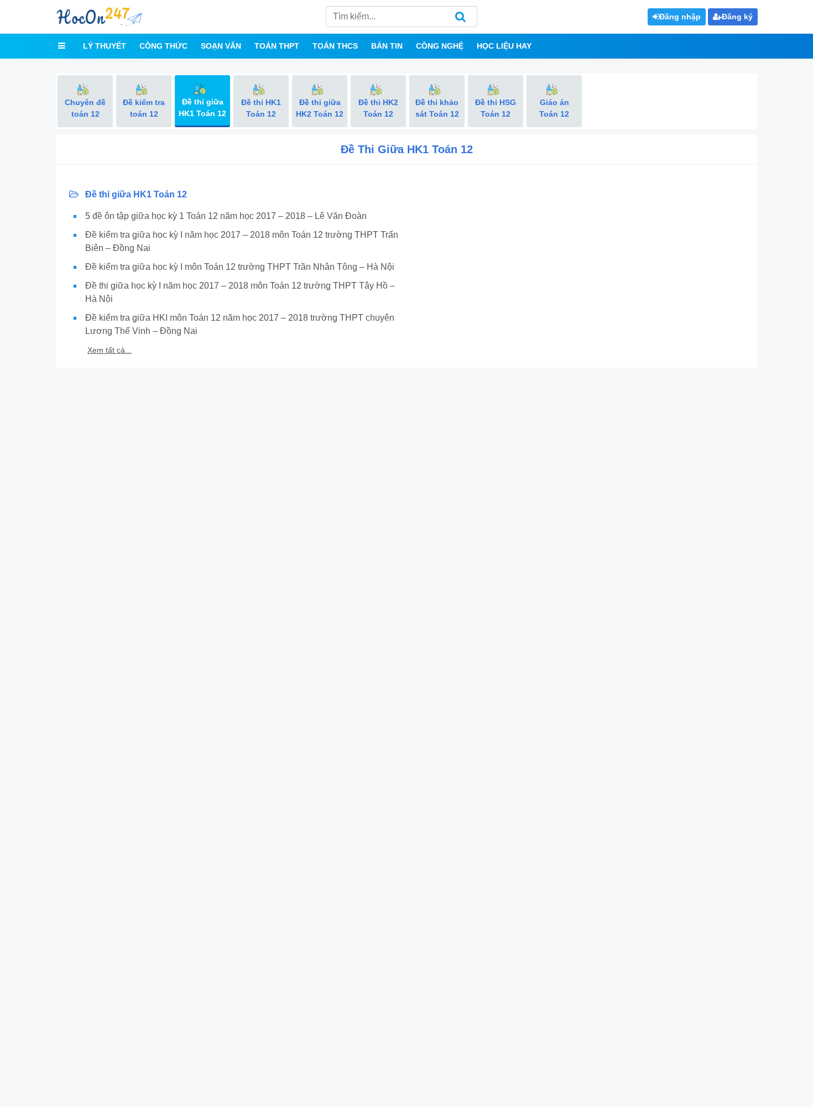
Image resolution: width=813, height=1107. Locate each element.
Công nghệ (439, 45)
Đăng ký (737, 16)
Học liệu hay (504, 45)
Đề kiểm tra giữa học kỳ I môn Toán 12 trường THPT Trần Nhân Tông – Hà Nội (239, 266)
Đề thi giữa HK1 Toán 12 (135, 194)
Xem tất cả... (109, 350)
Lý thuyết (104, 45)
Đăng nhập (680, 16)
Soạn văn (221, 45)
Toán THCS (335, 45)
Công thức (163, 45)
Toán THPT (276, 45)
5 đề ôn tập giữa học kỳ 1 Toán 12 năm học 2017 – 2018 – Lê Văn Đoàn (226, 216)
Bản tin (387, 45)
